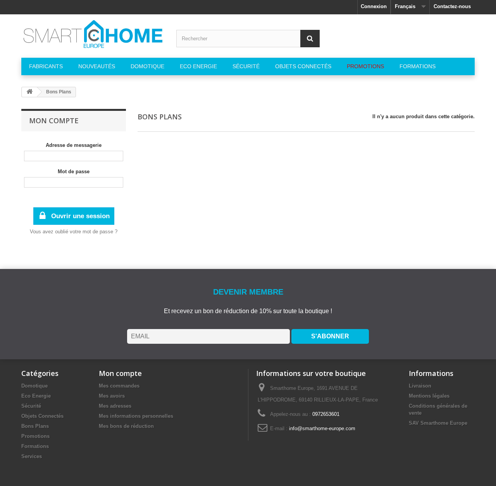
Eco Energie (36, 396)
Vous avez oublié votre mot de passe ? (73, 231)
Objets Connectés (42, 416)
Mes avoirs (112, 396)
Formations (35, 446)
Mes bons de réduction (126, 426)
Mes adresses (115, 406)
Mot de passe (74, 171)
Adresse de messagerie (74, 145)
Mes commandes (119, 386)
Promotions (35, 436)
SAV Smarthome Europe (438, 423)
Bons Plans (35, 426)
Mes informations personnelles (136, 416)
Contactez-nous (452, 6)
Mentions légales (429, 396)
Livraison (420, 386)
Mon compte (54, 120)
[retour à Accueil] (29, 92)
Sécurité (31, 406)
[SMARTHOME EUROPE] (93, 34)
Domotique (34, 386)
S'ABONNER (330, 336)
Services (31, 456)
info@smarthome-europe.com (322, 428)
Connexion (374, 6)
